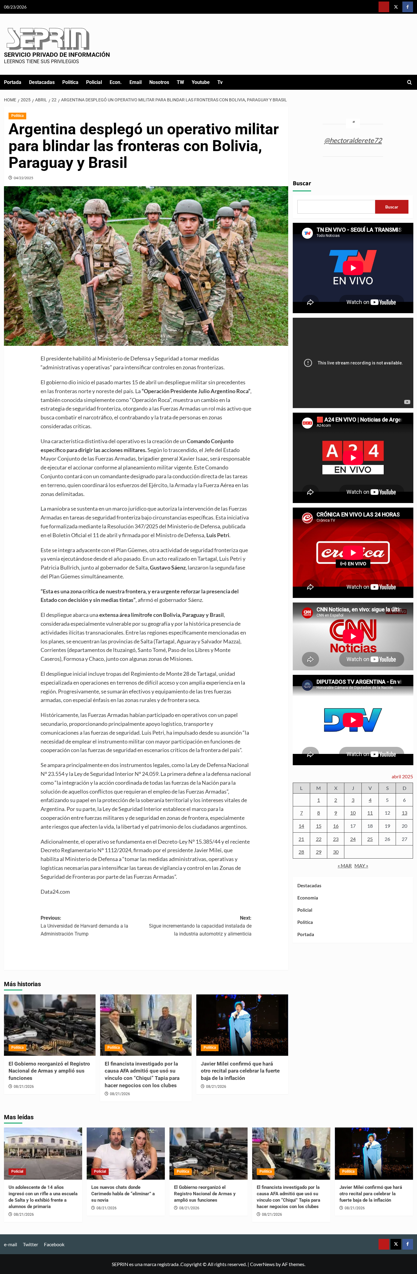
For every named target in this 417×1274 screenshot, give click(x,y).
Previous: (84, 925)
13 (404, 813)
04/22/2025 (23, 178)
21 (301, 838)
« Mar (345, 865)
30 (336, 852)
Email (135, 82)
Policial (94, 82)
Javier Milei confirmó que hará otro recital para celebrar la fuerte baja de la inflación (240, 1071)
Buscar (302, 183)
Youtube (201, 82)
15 (318, 826)
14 (301, 826)
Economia (307, 897)
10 (353, 813)
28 (301, 852)
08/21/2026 (24, 1086)
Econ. (116, 82)
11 (370, 813)
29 (318, 852)
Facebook (54, 1244)
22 (318, 838)
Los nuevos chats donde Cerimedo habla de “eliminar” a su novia (123, 1194)
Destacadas (42, 82)
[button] (409, 82)
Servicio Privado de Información (57, 54)
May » (361, 865)
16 (336, 826)
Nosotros (159, 82)
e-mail (10, 1244)
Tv (220, 82)
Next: (200, 925)
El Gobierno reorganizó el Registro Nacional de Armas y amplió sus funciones (49, 1071)
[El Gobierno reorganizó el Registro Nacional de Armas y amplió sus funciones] (50, 1024)
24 (353, 838)
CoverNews (262, 1264)
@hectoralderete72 (353, 140)
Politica (70, 82)
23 (336, 838)
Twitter (30, 1244)
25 (370, 838)
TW (180, 82)
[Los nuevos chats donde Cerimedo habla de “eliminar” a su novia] (126, 1153)
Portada (12, 82)
